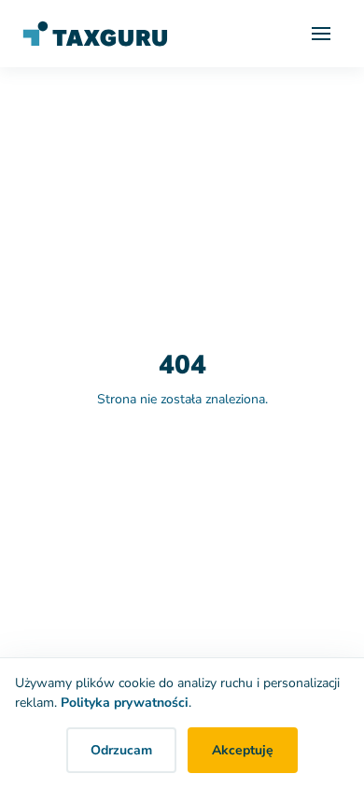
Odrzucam (121, 750)
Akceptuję (242, 750)
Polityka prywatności (125, 702)
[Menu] (321, 33)
